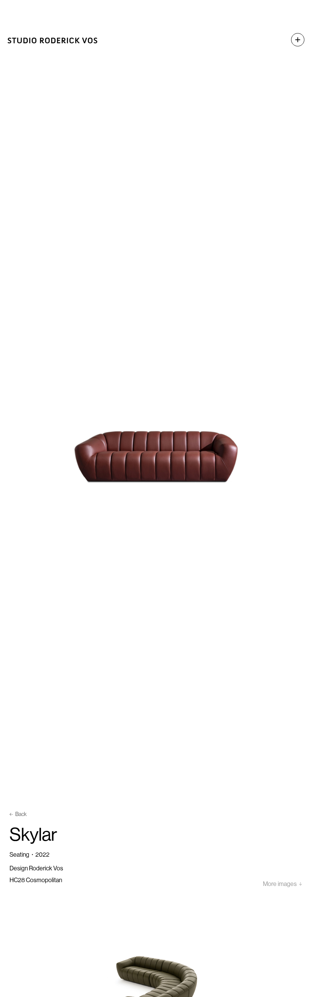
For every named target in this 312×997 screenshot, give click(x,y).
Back (21, 814)
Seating (19, 854)
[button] (293, 39)
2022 (42, 854)
